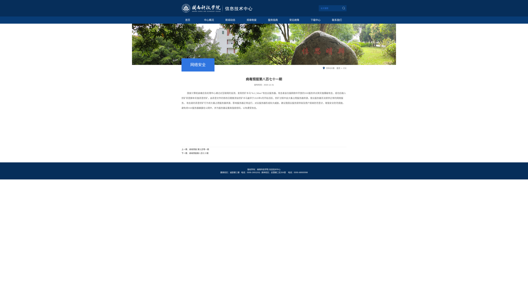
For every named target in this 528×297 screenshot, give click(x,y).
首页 (338, 68)
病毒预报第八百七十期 (198, 153)
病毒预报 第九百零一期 (199, 149)
